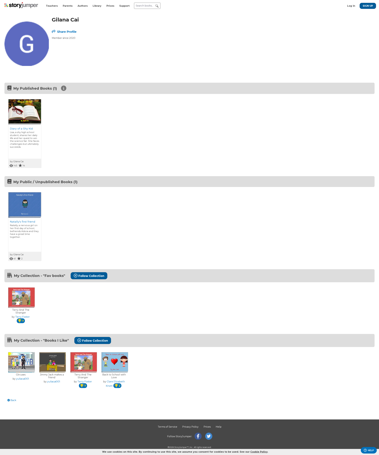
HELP (371, 450)
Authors (83, 5)
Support (124, 5)
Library (97, 5)
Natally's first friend (22, 221)
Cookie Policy (259, 451)
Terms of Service (167, 426)
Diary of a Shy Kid (21, 128)
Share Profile (66, 31)
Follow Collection (91, 276)
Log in (351, 5)
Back (13, 400)
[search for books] (157, 6)
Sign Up (368, 5)
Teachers (52, 5)
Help (218, 426)
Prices (110, 5)
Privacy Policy (190, 426)
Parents (68, 5)
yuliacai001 (22, 378)
